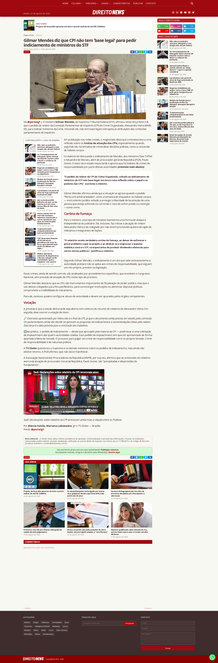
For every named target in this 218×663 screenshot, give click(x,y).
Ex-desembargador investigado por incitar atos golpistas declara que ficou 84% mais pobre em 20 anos (85, 493)
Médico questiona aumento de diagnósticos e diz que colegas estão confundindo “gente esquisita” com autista (48, 258)
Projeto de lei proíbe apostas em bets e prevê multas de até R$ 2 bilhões (44, 492)
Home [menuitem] (65, 3)
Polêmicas (45, 622)
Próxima (148, 608)
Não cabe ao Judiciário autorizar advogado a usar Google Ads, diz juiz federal (48, 147)
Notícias (39, 35)
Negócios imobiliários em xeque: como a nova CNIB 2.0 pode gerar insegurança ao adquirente (48, 171)
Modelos (27, 630)
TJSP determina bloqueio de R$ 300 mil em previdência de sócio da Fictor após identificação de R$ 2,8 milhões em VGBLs (47, 243)
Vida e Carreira (61, 630)
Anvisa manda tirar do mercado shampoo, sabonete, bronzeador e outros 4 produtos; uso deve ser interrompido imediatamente (47, 218)
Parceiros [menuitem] (91, 3)
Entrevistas (28, 634)
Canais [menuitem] (104, 3)
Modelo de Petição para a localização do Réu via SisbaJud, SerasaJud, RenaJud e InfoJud (47, 182)
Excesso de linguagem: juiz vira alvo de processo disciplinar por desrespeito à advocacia (127, 493)
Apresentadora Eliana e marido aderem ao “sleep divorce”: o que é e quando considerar (180, 69)
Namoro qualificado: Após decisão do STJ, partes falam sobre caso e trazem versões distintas (129, 532)
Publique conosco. (110, 449)
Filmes (36, 630)
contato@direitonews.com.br (55, 443)
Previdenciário (48, 634)
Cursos (65, 626)
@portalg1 (33, 122)
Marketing (56, 626)
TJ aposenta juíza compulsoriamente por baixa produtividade (46, 231)
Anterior (28, 608)
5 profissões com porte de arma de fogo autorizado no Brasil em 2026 (48, 193)
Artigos (35, 622)
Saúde (43, 630)
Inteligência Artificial (42, 626)
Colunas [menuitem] (76, 3)
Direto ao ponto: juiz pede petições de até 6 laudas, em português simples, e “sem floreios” (87, 531)
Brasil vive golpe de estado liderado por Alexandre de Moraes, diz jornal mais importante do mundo (181, 138)
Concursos (28, 626)
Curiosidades (57, 622)
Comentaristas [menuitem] (121, 3)
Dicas (67, 622)
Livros (51, 630)
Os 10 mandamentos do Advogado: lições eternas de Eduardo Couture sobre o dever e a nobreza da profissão (48, 159)
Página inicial (29, 35)
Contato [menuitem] (151, 3)
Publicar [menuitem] (138, 3)
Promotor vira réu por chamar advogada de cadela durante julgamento (43, 531)
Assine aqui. (114, 452)
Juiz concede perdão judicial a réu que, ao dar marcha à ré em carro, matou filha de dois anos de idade (47, 204)
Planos (37, 634)
